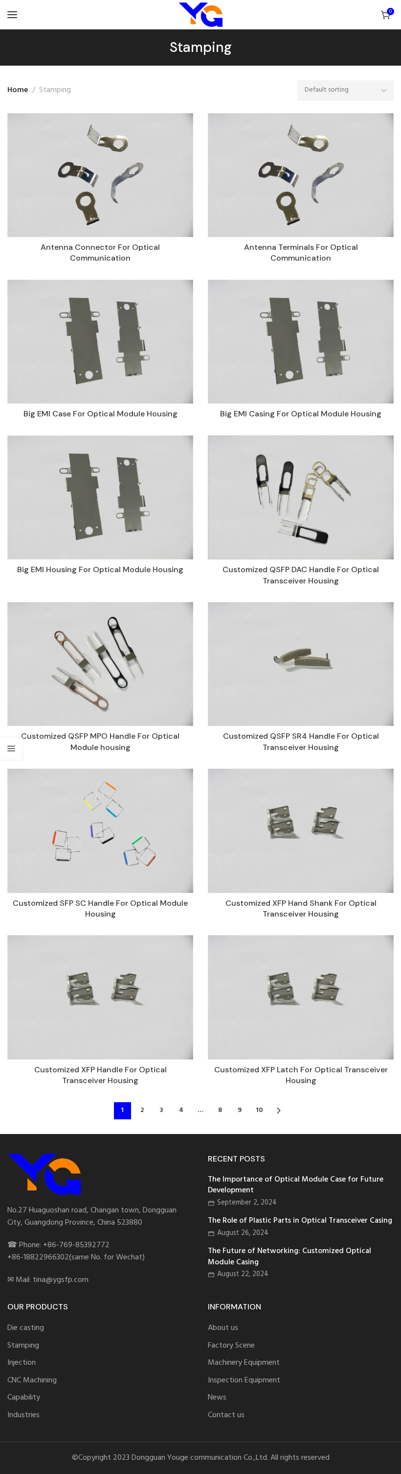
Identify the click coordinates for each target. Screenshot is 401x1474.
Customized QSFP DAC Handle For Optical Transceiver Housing (301, 574)
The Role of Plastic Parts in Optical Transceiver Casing (300, 1220)
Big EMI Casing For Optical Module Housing (300, 414)
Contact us (226, 1415)
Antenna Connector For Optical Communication (100, 252)
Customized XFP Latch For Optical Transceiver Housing (301, 1075)
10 (259, 1110)
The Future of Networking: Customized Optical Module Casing (289, 1257)
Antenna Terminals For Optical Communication (301, 252)
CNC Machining (32, 1381)
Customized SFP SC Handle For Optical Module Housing (100, 908)
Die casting (25, 1328)
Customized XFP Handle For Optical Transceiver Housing (100, 1075)
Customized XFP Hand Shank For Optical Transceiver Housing (301, 908)
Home (17, 90)
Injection (21, 1363)
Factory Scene (231, 1346)
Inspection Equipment (244, 1381)
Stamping (23, 1346)
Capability (23, 1398)
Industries (23, 1415)
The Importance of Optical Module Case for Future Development (295, 1185)
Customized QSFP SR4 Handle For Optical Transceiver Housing (301, 741)
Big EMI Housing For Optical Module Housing (100, 569)
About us (223, 1328)
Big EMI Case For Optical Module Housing (100, 414)
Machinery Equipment (244, 1363)
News (217, 1398)
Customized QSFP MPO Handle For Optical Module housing (100, 741)
